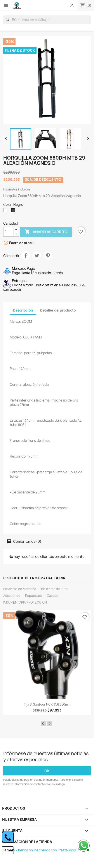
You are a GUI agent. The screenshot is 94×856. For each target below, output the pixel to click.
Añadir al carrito (46, 231)
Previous (43, 723)
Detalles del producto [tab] (58, 310)
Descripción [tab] (23, 310)
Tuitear (36, 255)
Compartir (25, 255)
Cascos (52, 596)
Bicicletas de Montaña (19, 589)
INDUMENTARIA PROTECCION (25, 602)
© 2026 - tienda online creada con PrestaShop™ (41, 850)
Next (49, 723)
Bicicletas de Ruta (54, 589)
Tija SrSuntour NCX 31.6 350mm (47, 704)
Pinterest (48, 255)
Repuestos (33, 596)
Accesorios (11, 596)
